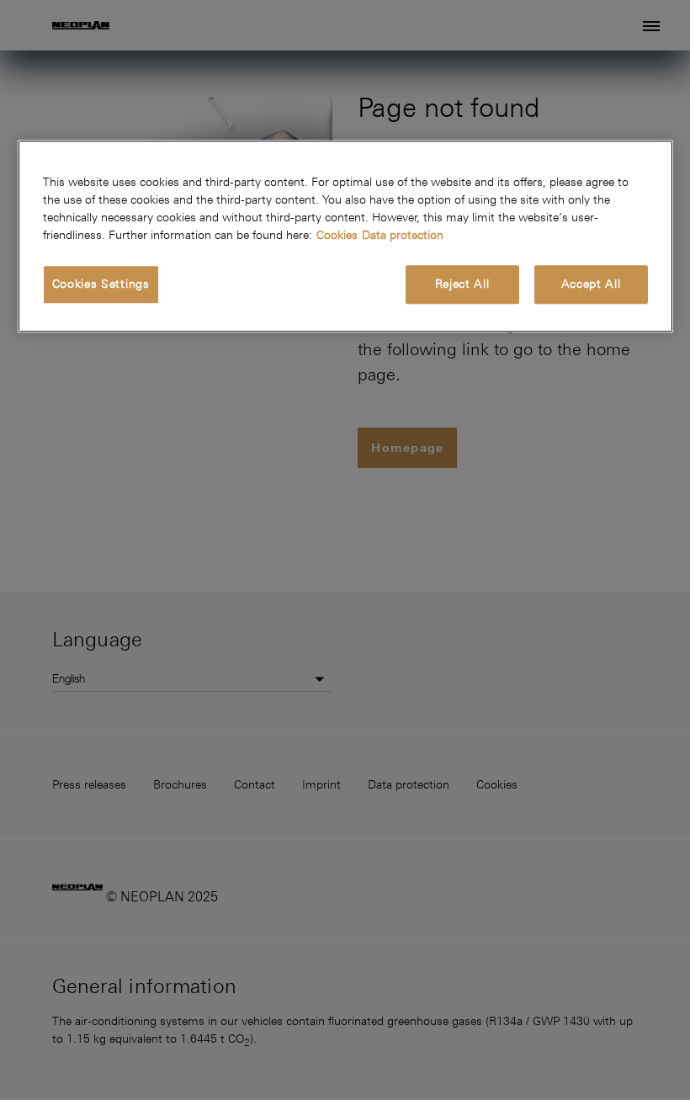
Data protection (402, 235)
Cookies (337, 235)
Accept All (591, 283)
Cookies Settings (101, 283)
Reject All (462, 283)
